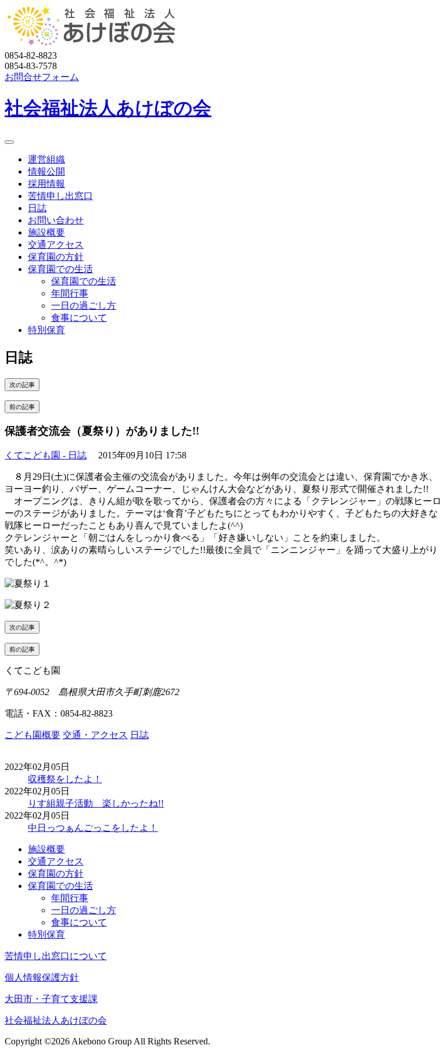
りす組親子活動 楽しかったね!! (96, 803)
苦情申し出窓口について (56, 956)
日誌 (37, 208)
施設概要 (46, 232)
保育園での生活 (83, 281)
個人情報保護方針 (42, 977)
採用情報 (46, 184)
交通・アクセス (95, 735)
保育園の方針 (56, 257)
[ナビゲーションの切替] (9, 142)
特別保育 (46, 330)
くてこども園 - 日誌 (46, 455)
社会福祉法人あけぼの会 (108, 107)
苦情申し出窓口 (60, 196)
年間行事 (69, 293)
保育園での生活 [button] (60, 269)
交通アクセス (56, 244)
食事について (79, 318)
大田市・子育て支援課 (51, 999)
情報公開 (46, 171)
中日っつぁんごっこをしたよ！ (93, 828)
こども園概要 (32, 735)
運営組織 (46, 159)
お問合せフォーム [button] (42, 77)
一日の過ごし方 (83, 305)
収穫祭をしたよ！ (65, 779)
